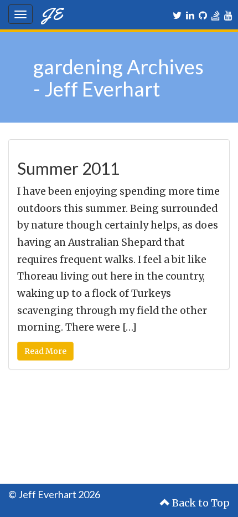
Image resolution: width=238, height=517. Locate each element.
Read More (45, 351)
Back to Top (200, 503)
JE (52, 13)
